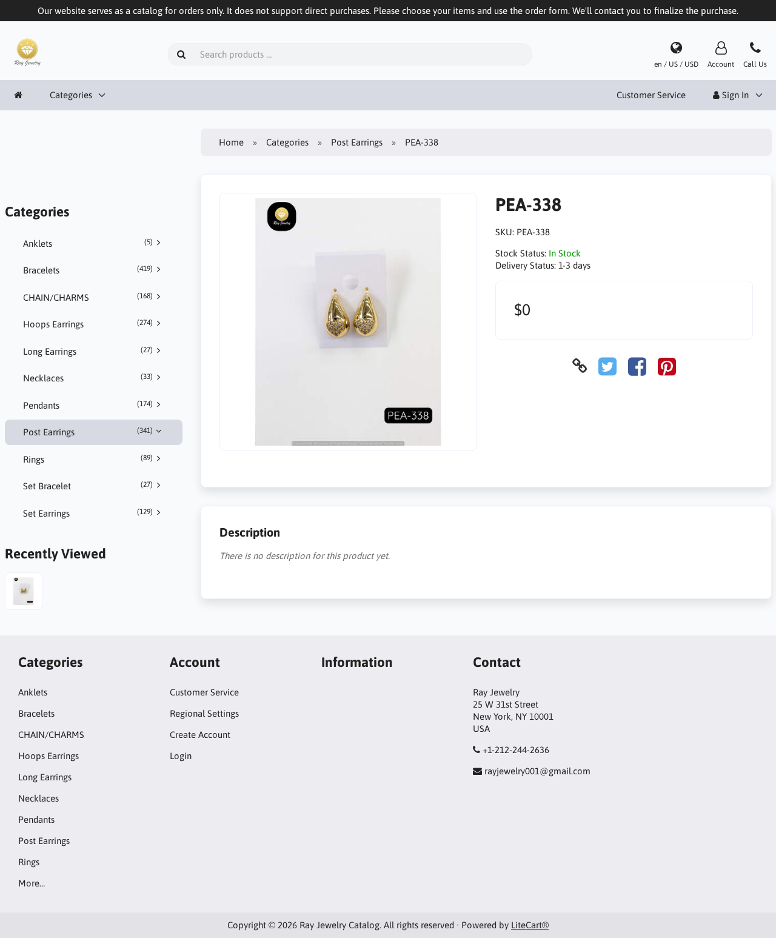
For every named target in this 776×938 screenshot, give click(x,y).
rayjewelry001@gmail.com (537, 771)
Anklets (88, 243)
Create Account (200, 734)
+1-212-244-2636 (516, 750)
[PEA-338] (23, 592)
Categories (71, 95)
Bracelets (88, 269)
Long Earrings (88, 351)
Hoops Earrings (88, 323)
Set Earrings (88, 513)
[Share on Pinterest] (667, 366)
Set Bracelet (88, 485)
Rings (88, 459)
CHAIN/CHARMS (88, 297)
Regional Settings (204, 713)
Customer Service (651, 95)
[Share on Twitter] (607, 366)
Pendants (88, 405)
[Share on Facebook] (637, 366)
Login (181, 756)
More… (31, 883)
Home (231, 142)
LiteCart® (530, 925)
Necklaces (88, 377)
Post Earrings (88, 431)
